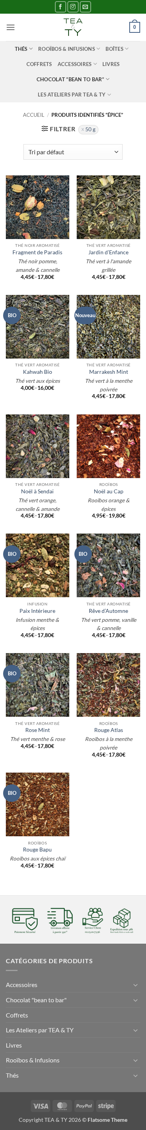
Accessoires (75, 64)
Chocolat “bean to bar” (70, 79)
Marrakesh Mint (108, 372)
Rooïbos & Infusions (66, 49)
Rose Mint (37, 730)
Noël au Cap (108, 491)
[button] (10, 27)
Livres (111, 64)
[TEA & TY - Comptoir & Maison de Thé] (73, 27)
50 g (90, 129)
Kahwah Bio (37, 372)
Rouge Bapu (37, 849)
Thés (21, 49)
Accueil (33, 115)
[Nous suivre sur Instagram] (73, 6)
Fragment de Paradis (37, 252)
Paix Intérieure (37, 611)
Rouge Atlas (108, 730)
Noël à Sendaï (37, 491)
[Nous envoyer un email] (85, 6)
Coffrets (39, 64)
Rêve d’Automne (108, 611)
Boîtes (114, 49)
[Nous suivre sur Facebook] (60, 6)
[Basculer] (135, 984)
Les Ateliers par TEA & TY (72, 94)
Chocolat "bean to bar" (36, 999)
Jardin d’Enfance (108, 252)
